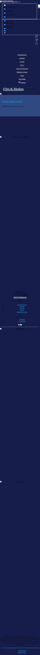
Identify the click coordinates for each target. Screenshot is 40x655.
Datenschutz (22, 652)
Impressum (22, 650)
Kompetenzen (22, 305)
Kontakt (22, 319)
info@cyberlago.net (20, 297)
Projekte (22, 306)
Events (22, 308)
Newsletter (22, 321)
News (22, 310)
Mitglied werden (22, 312)
